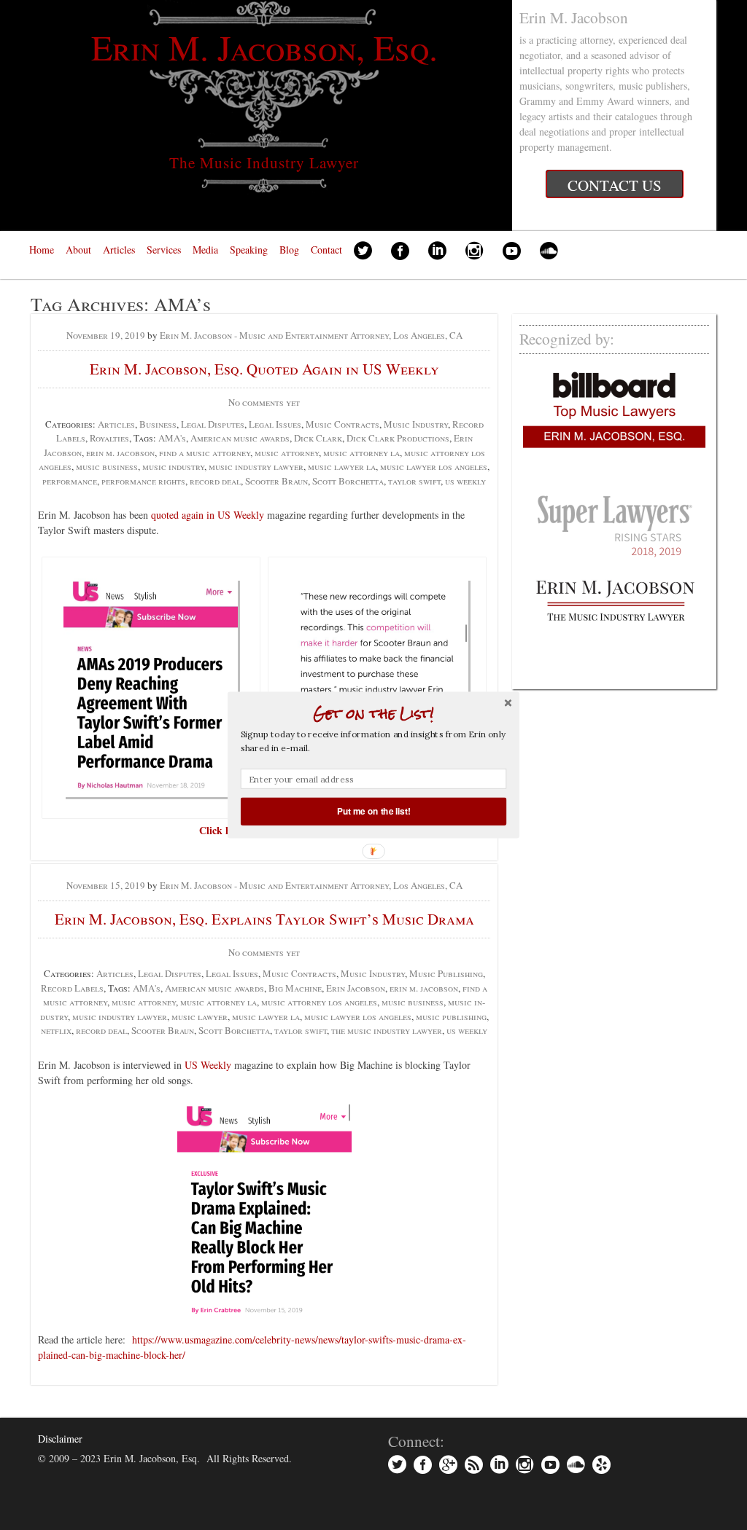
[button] (373, 713)
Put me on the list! (374, 811)
